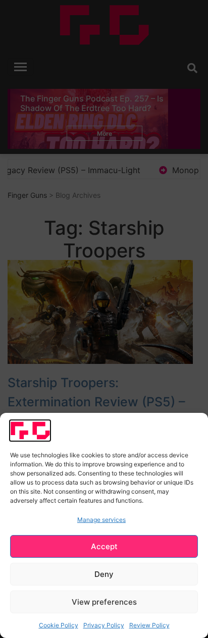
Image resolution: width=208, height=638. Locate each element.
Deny (104, 574)
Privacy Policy (103, 625)
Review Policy (149, 625)
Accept (104, 546)
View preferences (104, 602)
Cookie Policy (58, 625)
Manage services (101, 519)
